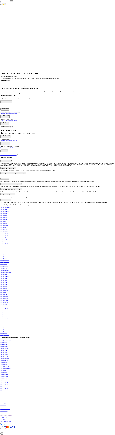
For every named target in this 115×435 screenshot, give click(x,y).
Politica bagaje (3, 403)
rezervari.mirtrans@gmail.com (6, 415)
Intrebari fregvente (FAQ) (5, 398)
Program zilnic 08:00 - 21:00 (5, 421)
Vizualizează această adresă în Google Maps (8, 105)
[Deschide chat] (1, 433)
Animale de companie (4, 400)
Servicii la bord (3, 405)
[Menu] (11, 1)
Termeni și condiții (3, 411)
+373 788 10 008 (3, 419)
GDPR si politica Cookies (5, 409)
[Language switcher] (4, 4)
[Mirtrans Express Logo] (5, 1)
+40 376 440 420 (3, 417)
